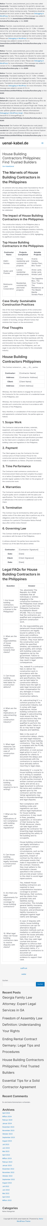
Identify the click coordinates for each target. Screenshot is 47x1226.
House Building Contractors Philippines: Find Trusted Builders (23, 1066)
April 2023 (6, 1155)
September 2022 (8, 1179)
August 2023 (7, 1141)
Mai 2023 (5, 1151)
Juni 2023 (6, 1148)
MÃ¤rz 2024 (7, 1116)
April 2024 (6, 1113)
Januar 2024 (7, 1123)
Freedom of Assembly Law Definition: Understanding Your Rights (22, 1024)
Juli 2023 (5, 1144)
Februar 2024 (7, 1120)
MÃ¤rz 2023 (7, 1158)
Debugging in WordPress (17, 38)
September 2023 (8, 1137)
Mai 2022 (5, 1193)
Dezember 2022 (8, 1169)
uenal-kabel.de (15, 143)
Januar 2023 (7, 1165)
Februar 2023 (7, 1162)
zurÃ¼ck (23, 968)
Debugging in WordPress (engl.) (11, 113)
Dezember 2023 (8, 1127)
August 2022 (7, 1183)
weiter (23, 974)
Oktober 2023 (7, 1134)
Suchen (5, 980)
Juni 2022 (6, 1190)
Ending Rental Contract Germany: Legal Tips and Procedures (21, 1045)
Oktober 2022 (7, 1176)
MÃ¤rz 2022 (7, 1200)
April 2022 (6, 1197)
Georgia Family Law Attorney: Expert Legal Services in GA (19, 1004)
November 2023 (8, 1130)
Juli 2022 (5, 1186)
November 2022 (8, 1172)
